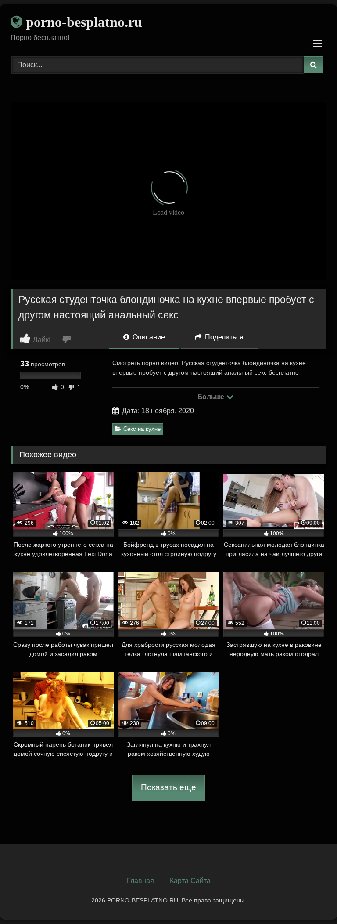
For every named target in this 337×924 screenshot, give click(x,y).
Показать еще (168, 787)
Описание (148, 337)
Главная (140, 880)
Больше (211, 397)
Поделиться (223, 337)
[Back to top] (309, 897)
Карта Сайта (190, 880)
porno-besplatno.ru (82, 22)
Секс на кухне (142, 429)
